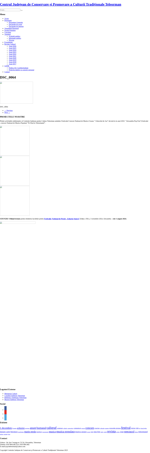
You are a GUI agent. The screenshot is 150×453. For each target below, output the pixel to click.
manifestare (21, 432)
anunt (33, 427)
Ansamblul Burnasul (11, 28)
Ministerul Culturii (10, 394)
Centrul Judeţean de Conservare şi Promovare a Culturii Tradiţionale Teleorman (60, 4)
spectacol (129, 431)
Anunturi (7, 34)
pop (92, 432)
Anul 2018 (12, 62)
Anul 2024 (12, 50)
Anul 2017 (12, 64)
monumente (45, 432)
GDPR (6, 66)
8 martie (14, 428)
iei (139, 428)
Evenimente (8, 42)
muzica (52, 431)
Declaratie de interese (16, 26)
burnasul (41, 427)
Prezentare (8, 20)
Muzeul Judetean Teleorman (14, 400)
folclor (133, 428)
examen (107, 428)
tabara (136, 432)
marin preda (30, 431)
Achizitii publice (14, 36)
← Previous (8, 110)
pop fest (97, 432)
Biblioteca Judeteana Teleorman (15, 398)
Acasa (6, 18)
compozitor (70, 428)
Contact (7, 72)
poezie (88, 432)
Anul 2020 (12, 58)
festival (126, 427)
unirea (1, 434)
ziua (9, 434)
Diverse (11, 40)
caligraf (52, 427)
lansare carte (5, 432)
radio (102, 432)
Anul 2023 (12, 52)
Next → (7, 112)
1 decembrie (6, 428)
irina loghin (144, 428)
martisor (39, 432)
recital (105, 432)
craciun (97, 428)
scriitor (118, 432)
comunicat (77, 428)
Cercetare (7, 32)
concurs (89, 427)
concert (83, 428)
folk (137, 428)
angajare (27, 428)
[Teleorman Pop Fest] (15, 185)
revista (111, 431)
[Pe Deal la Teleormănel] (15, 155)
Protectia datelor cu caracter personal (21, 70)
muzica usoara (81, 432)
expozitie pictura (115, 428)
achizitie (21, 428)
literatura (14, 432)
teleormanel (143, 432)
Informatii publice (15, 38)
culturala (102, 428)
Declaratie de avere (15, 24)
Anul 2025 (12, 48)
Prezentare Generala (16, 22)
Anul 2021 (12, 56)
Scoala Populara (10, 30)
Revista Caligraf (10, 44)
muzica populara (65, 431)
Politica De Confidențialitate (18, 68)
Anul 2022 (12, 54)
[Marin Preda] (15, 215)
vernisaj (6, 434)
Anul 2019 (12, 60)
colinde (65, 428)
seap (122, 432)
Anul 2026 (12, 46)
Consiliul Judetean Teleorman (14, 396)
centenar (60, 428)
